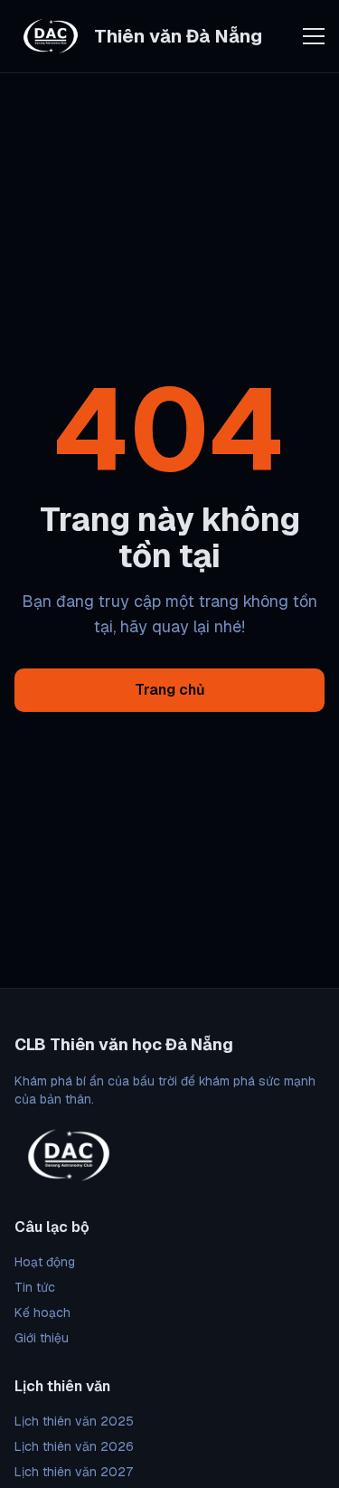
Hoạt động (44, 1262)
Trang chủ (170, 689)
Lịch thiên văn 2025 (74, 1421)
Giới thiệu (41, 1338)
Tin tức (34, 1287)
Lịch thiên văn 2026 (74, 1446)
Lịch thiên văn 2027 (73, 1472)
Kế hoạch (42, 1312)
